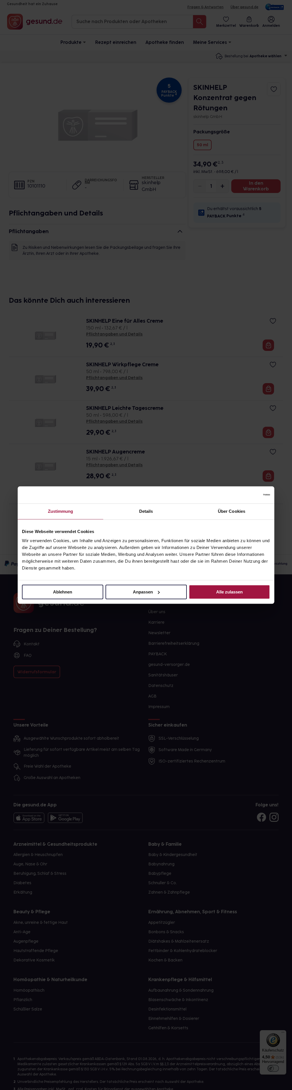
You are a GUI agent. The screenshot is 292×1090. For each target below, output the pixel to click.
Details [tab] (146, 511)
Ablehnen (62, 591)
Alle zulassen (229, 591)
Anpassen (143, 591)
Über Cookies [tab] (231, 511)
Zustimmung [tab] (60, 511)
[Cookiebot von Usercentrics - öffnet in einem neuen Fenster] (245, 495)
